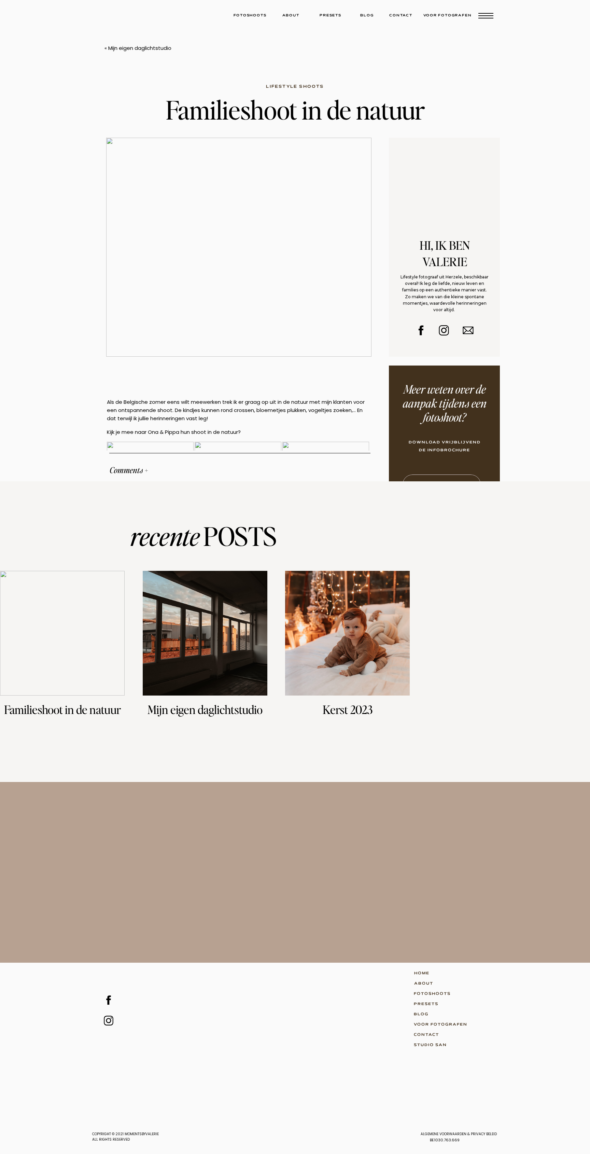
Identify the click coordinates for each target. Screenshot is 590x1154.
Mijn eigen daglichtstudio (139, 48)
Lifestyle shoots (295, 86)
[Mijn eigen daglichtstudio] (205, 633)
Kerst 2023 (348, 709)
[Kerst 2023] (347, 633)
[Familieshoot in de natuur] (62, 633)
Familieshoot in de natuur (62, 709)
